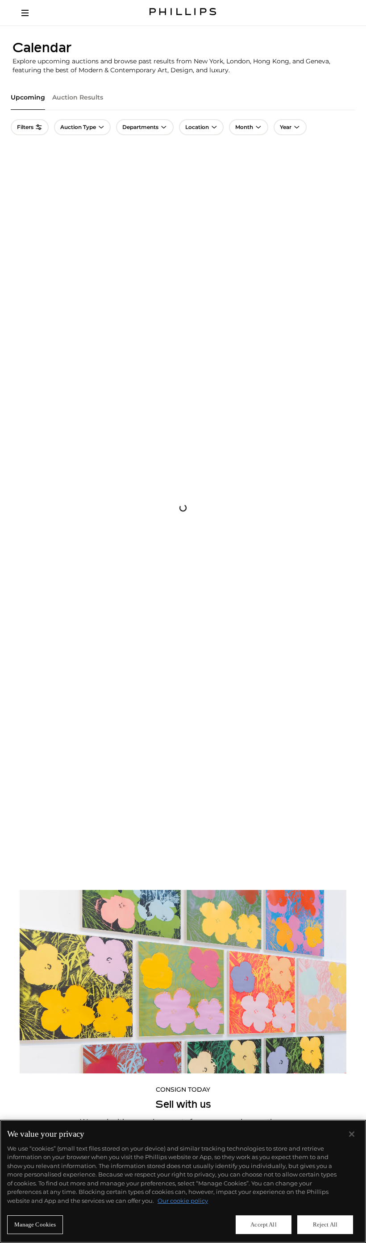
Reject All (325, 1224)
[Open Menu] (31, 13)
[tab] (28, 101)
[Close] (352, 1134)
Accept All (263, 1224)
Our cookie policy (183, 1200)
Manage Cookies (35, 1224)
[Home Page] (183, 12)
